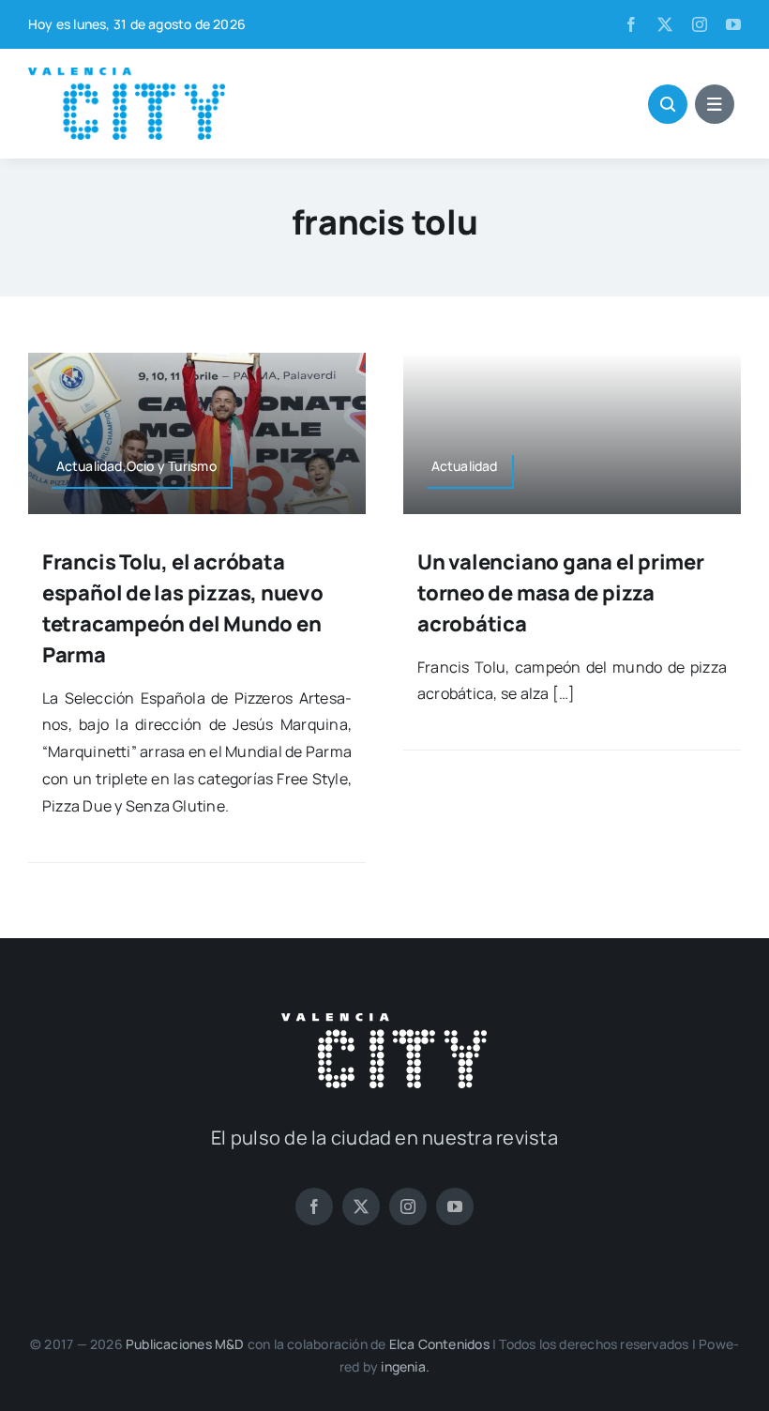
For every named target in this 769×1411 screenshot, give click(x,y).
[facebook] (631, 24)
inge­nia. (405, 1366)
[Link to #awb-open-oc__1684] (714, 104)
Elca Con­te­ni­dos (439, 1344)
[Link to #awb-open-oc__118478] (667, 104)
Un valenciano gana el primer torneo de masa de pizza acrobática (560, 593)
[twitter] (664, 24)
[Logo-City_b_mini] (384, 1020)
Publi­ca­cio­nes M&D (185, 1344)
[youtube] (733, 24)
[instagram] (699, 24)
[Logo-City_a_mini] (126, 75)
